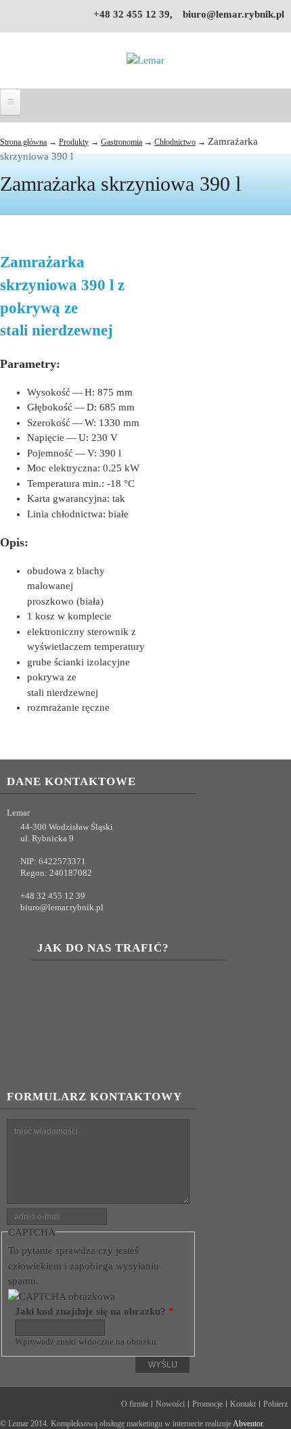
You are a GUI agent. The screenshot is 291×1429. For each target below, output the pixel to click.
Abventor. (249, 1423)
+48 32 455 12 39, (133, 14)
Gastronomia (121, 142)
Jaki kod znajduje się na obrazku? (94, 1311)
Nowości (170, 1404)
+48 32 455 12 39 (52, 896)
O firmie (134, 1404)
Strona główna (23, 142)
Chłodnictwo (175, 142)
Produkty (74, 142)
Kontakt (243, 1404)
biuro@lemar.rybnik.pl (233, 14)
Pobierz (275, 1404)
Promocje (207, 1404)
